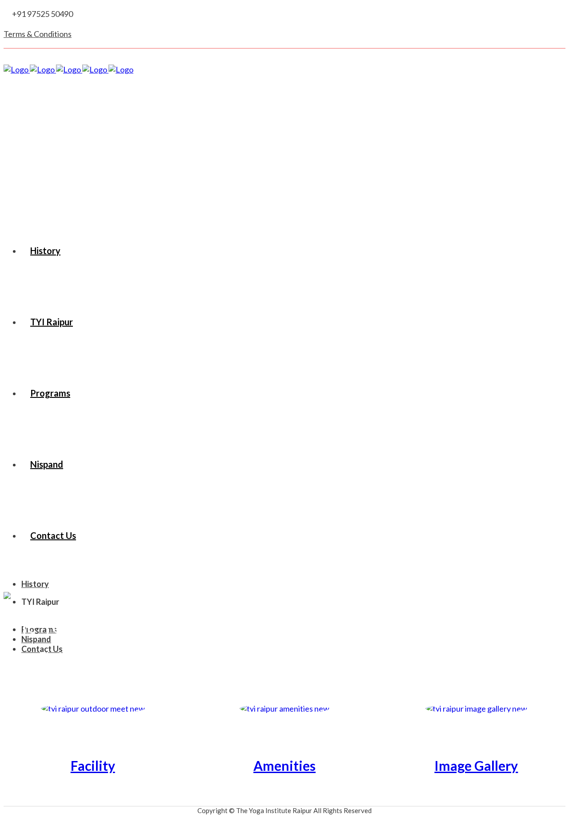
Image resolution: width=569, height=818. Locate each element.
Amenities (284, 765)
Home (17, 656)
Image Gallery (476, 765)
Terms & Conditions (38, 34)
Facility (93, 765)
